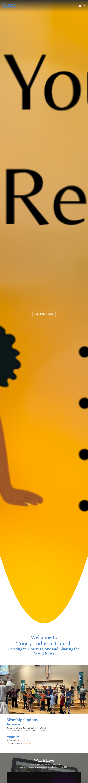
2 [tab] (43, 619)
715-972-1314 (27, 743)
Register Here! (44, 314)
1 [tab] (41, 619)
